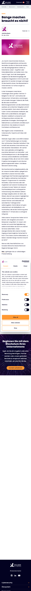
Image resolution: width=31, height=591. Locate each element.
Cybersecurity (7, 582)
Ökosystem (6, 587)
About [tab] (25, 266)
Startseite (5, 7)
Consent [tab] (5, 266)
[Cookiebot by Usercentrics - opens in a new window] (22, 261)
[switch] (26, 299)
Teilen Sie (24, 31)
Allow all (15, 317)
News (27, 7)
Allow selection (15, 322)
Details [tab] (15, 266)
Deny (15, 328)
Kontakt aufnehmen (15, 368)
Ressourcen (12, 7)
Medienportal (21, 7)
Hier (3, 252)
